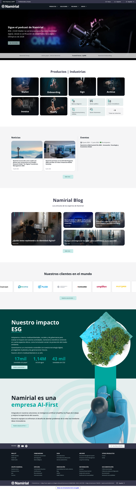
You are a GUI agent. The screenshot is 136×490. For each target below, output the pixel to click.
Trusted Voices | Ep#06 (79, 55)
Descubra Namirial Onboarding (19, 47)
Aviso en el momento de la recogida (68, 488)
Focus (109, 1)
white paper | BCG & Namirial (50, 55)
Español (121, 483)
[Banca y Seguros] (78, 102)
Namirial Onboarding (105, 55)
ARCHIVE (82, 453)
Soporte (118, 1)
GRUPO (83, 6)
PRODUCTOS (52, 6)
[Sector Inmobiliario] (114, 102)
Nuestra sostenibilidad (18, 367)
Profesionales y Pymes (24, 1)
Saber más (67, 251)
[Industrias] (114, 111)
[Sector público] (96, 102)
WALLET (13, 453)
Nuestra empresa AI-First (19, 425)
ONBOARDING (38, 453)
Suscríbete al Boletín (118, 446)
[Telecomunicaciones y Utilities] (78, 111)
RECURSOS (74, 6)
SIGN (58, 453)
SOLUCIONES (63, 6)
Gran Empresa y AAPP (9, 1)
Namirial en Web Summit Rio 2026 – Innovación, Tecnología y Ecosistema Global (99, 146)
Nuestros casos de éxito (67, 298)
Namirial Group (24, 55)
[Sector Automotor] (96, 111)
